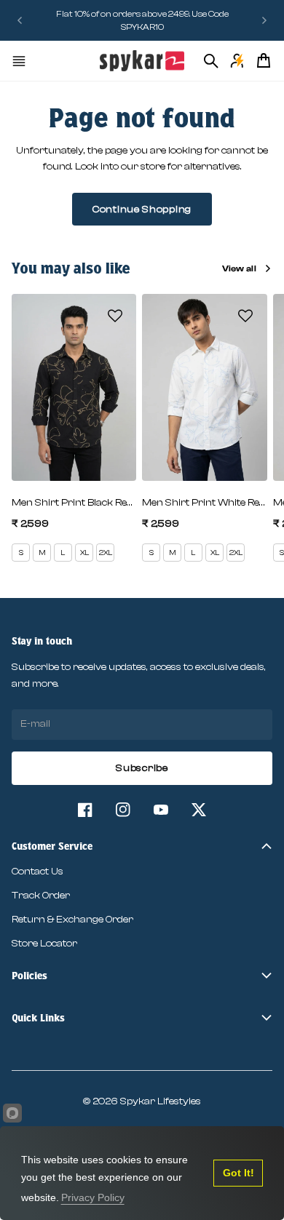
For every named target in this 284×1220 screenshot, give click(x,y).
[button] (115, 315)
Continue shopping (142, 209)
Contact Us (37, 871)
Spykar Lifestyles (160, 1101)
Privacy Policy (93, 1197)
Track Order (41, 895)
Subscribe (141, 768)
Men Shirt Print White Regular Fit (204, 503)
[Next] (264, 20)
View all (239, 268)
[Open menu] (19, 61)
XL (84, 553)
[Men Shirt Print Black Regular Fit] (74, 387)
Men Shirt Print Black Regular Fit (74, 503)
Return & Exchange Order (72, 919)
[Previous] (19, 20)
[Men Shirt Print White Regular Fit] (204, 387)
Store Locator (44, 943)
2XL (105, 553)
